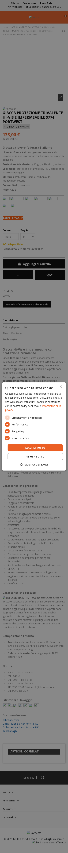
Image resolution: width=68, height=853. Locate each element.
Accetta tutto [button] (35, 447)
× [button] (60, 386)
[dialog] (34, 426)
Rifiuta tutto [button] (35, 456)
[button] (34, 464)
